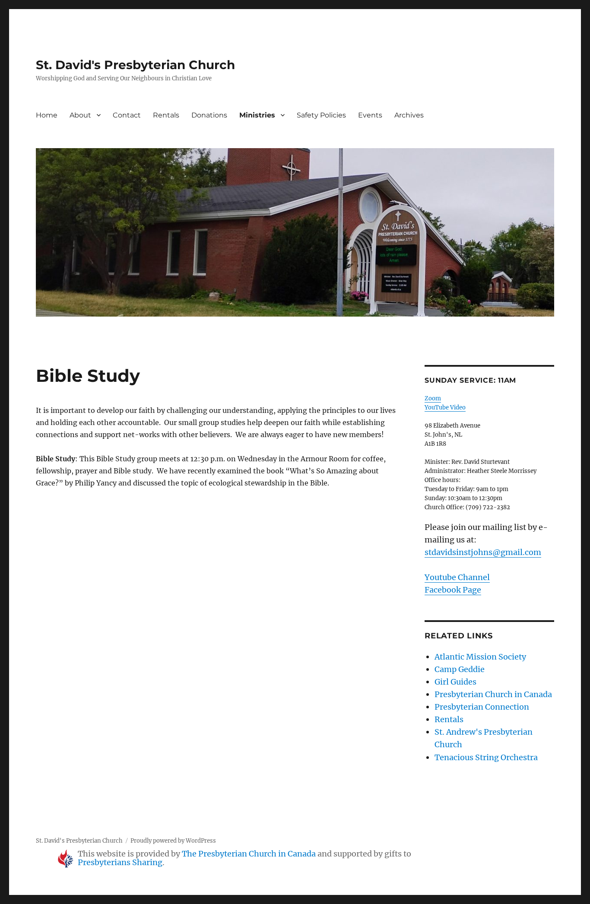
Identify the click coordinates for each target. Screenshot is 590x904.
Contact (127, 115)
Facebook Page (453, 590)
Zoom (433, 398)
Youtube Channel (457, 577)
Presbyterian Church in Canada (493, 694)
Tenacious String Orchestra (486, 757)
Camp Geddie (460, 669)
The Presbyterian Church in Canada (249, 854)
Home (46, 115)
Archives (409, 115)
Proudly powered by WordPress (173, 840)
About (80, 115)
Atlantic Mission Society (480, 657)
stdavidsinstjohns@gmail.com (483, 552)
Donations (209, 115)
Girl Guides (455, 682)
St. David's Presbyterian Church (135, 64)
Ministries (257, 115)
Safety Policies (321, 115)
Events (370, 115)
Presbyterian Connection (482, 707)
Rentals (166, 115)
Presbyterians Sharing (120, 862)
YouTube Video (445, 407)
